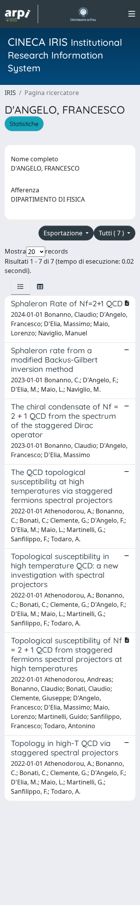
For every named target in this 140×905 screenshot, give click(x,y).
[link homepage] (21, 14)
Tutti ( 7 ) (112, 233)
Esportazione (64, 233)
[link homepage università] (83, 14)
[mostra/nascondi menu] (131, 14)
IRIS (10, 92)
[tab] (20, 286)
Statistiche (24, 124)
